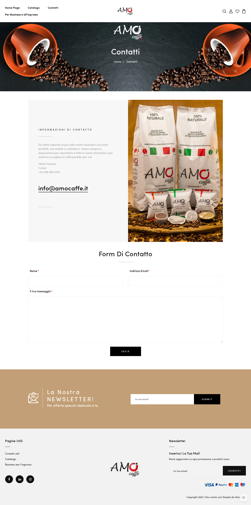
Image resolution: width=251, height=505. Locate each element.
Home (117, 61)
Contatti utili (12, 453)
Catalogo (34, 8)
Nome (33, 271)
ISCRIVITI (234, 470)
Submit (207, 399)
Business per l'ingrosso (18, 464)
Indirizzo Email (139, 271)
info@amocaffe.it (63, 189)
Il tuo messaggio (40, 291)
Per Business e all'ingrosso (21, 14)
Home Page (12, 8)
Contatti (53, 8)
